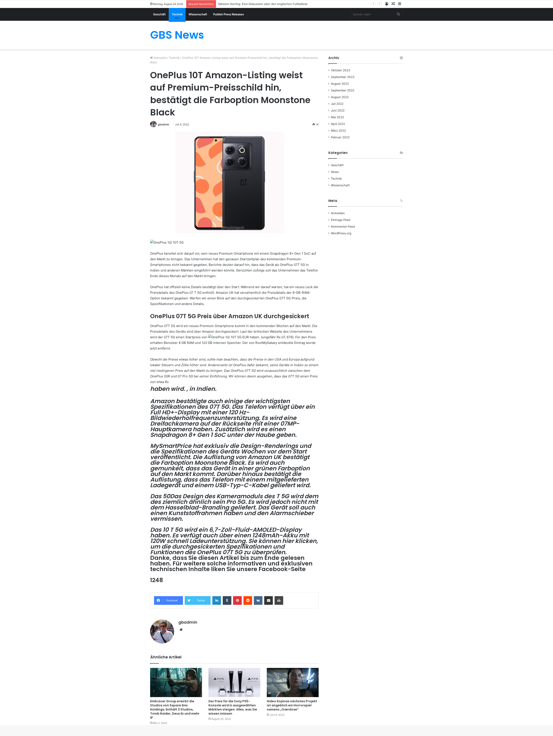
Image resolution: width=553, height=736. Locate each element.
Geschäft (159, 14)
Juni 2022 (338, 110)
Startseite (160, 57)
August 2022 (340, 97)
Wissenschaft (198, 14)
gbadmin (163, 124)
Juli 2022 (337, 103)
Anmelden (338, 213)
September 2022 (342, 90)
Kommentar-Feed (343, 226)
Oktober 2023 (340, 70)
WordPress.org (341, 233)
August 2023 (340, 83)
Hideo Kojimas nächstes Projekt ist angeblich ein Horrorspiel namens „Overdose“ (292, 705)
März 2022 (338, 130)
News (335, 172)
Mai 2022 (337, 117)
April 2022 (338, 124)
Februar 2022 (340, 137)
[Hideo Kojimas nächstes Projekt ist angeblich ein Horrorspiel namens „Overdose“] (293, 682)
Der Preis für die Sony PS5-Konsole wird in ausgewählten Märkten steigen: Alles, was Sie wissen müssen (232, 707)
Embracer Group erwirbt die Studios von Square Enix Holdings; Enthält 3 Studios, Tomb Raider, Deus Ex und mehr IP (174, 709)
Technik (177, 14)
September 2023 (342, 77)
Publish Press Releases (228, 14)
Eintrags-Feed (340, 220)
